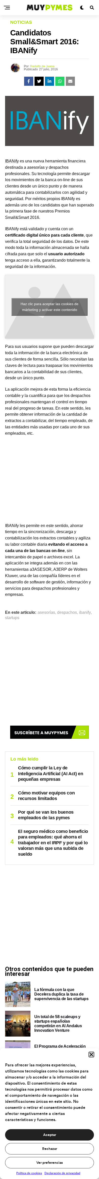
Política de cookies (29, 1173)
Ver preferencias (49, 1163)
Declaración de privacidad (62, 1173)
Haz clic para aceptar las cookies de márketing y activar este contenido (49, 307)
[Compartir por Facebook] (28, 81)
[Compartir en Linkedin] (49, 81)
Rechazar (49, 1149)
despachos (67, 612)
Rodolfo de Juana (42, 66)
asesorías (46, 612)
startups (12, 618)
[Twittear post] (39, 81)
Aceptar (49, 1135)
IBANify (12, 161)
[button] (91, 1054)
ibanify (85, 612)
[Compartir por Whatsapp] (59, 81)
